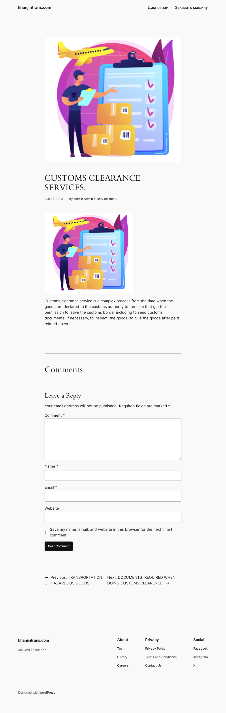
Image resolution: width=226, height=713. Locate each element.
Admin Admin (83, 199)
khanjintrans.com (34, 7)
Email (51, 487)
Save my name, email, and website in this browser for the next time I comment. (111, 532)
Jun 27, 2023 (54, 199)
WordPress (47, 692)
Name (51, 466)
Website (52, 508)
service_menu (107, 199)
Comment (55, 415)
